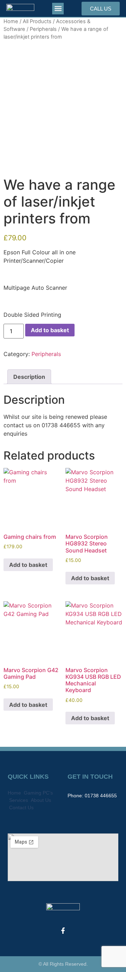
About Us (41, 800)
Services (18, 800)
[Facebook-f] (63, 930)
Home (11, 21)
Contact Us (21, 807)
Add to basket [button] (28, 564)
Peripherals (43, 29)
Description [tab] (29, 376)
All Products (37, 21)
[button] (58, 8)
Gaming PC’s (38, 793)
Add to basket (50, 330)
